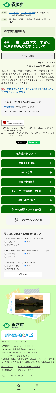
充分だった (11, 242)
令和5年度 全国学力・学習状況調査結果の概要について (31, 19)
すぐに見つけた (13, 266)
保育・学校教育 (27, 181)
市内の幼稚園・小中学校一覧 (26, 209)
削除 (11, 22)
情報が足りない (13, 245)
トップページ (14, 13)
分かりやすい (12, 254)
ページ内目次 (28, 56)
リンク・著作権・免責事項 (29, 367)
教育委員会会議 (27, 163)
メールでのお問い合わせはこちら (15, 356)
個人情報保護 (7, 370)
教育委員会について (26, 153)
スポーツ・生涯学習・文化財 (26, 191)
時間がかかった (13, 269)
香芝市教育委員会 (28, 13)
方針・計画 (26, 172)
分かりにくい (12, 257)
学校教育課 (9, 107)
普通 (28, 242)
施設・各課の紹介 (26, 200)
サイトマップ (7, 367)
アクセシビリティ (25, 370)
